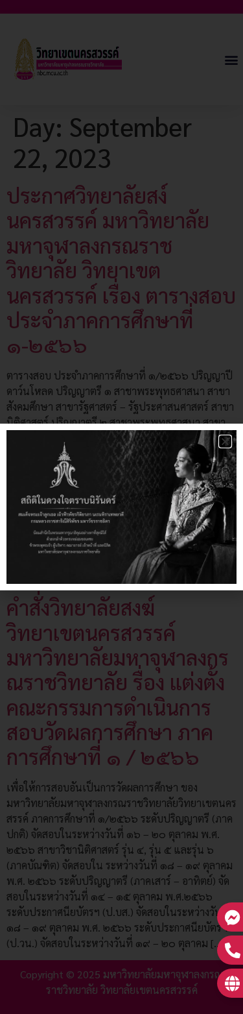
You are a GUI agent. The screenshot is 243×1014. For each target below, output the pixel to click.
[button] (225, 441)
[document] (121, 507)
